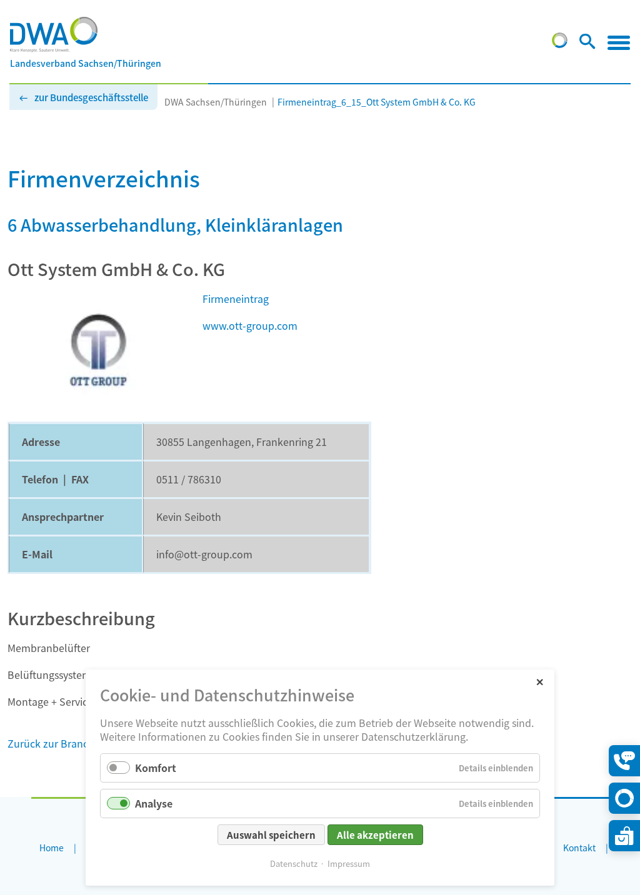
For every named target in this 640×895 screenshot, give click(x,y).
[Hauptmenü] (619, 42)
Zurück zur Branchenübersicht (79, 743)
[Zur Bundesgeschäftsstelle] (560, 43)
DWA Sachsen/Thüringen (215, 102)
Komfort (155, 767)
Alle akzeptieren (375, 834)
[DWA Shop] (624, 835)
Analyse (153, 803)
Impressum (349, 863)
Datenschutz (294, 863)
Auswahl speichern (271, 834)
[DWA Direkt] (624, 798)
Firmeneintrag (235, 298)
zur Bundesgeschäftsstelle (91, 97)
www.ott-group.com (250, 325)
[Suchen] (587, 43)
